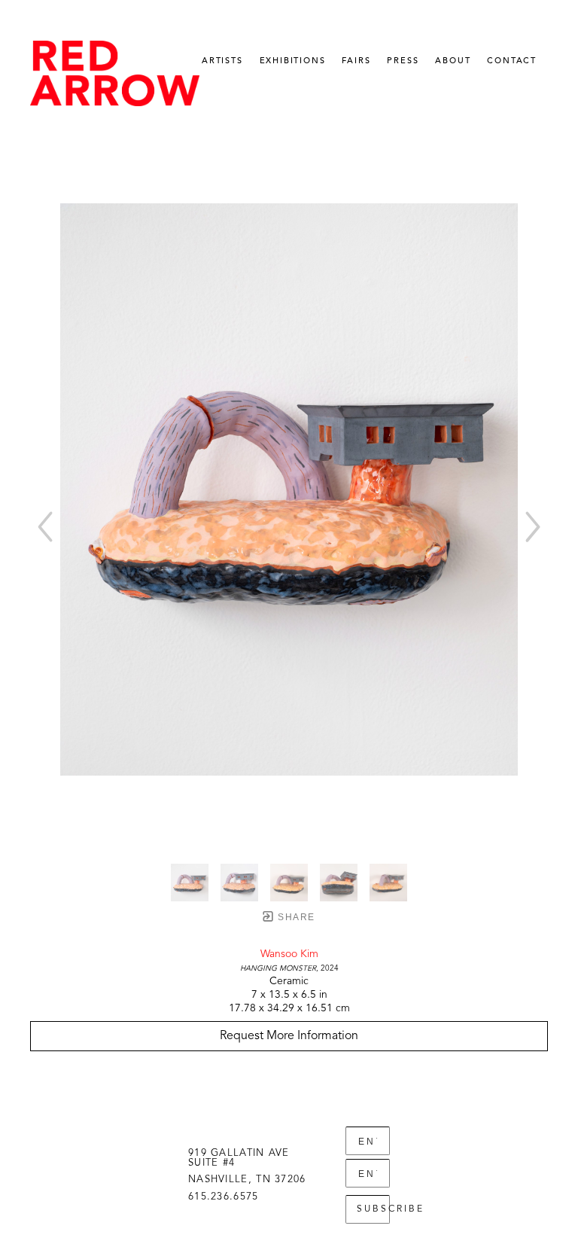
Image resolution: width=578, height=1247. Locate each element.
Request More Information (289, 1036)
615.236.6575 (223, 1197)
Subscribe (373, 1209)
